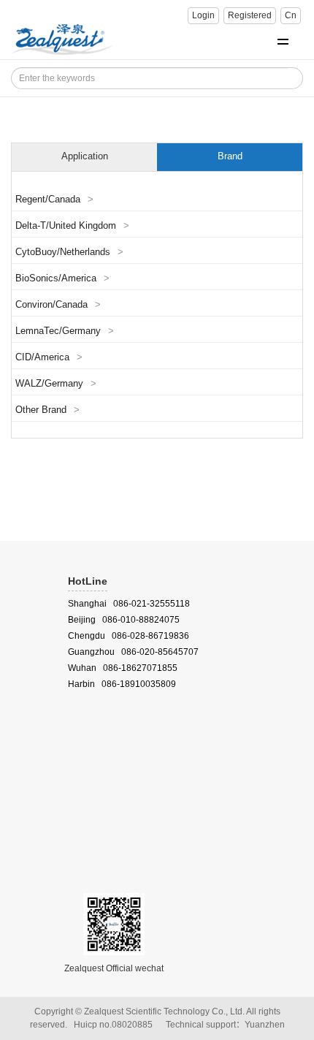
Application (84, 156)
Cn (290, 15)
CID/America (49, 357)
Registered (250, 15)
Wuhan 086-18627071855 (122, 668)
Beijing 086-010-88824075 (124, 620)
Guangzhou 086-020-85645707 (133, 652)
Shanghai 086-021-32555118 (129, 604)
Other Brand (47, 410)
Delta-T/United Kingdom (72, 226)
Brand (230, 156)
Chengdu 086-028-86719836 (128, 636)
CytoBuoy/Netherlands (69, 252)
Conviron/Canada (58, 305)
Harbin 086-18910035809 (122, 684)
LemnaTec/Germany (64, 331)
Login (203, 15)
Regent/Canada (54, 199)
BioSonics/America (62, 278)
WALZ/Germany (55, 384)
